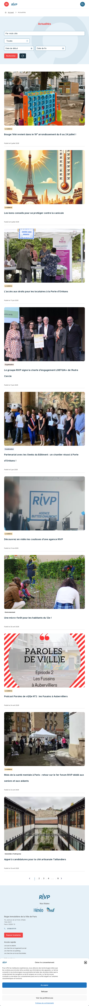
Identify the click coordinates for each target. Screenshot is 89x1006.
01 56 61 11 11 (11, 928)
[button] (85, 962)
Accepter (44, 985)
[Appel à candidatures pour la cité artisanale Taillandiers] (44, 824)
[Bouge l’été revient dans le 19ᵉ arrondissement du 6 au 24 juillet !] (44, 99)
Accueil (11, 12)
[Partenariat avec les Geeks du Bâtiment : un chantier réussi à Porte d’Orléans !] (44, 419)
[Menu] (6, 4)
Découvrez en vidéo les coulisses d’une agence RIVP (33, 539)
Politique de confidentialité (44, 1003)
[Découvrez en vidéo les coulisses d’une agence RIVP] (44, 503)
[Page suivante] (61, 878)
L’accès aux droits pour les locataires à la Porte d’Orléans (36, 291)
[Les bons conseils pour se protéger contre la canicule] (44, 177)
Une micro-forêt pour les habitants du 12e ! (28, 617)
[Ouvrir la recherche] (82, 4)
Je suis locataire (10, 945)
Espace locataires (13, 935)
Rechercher (11, 56)
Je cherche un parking (12, 951)
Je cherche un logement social (15, 948)
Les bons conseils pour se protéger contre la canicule (34, 213)
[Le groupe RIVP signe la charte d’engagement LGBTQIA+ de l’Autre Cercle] (44, 334)
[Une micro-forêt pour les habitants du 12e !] (44, 582)
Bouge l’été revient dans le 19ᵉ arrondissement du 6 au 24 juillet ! (40, 134)
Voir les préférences (44, 998)
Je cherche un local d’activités (15, 953)
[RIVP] (14, 4)
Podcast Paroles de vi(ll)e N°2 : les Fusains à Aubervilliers (36, 696)
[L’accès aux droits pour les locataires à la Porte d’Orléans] (44, 256)
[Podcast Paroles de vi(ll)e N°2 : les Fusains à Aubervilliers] (44, 660)
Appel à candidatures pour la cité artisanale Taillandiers (35, 859)
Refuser (44, 991)
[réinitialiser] (22, 55)
